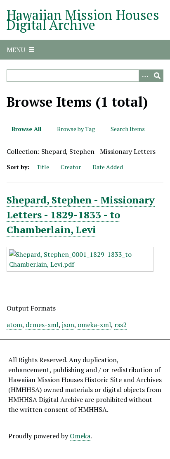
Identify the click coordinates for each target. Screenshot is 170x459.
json (68, 324)
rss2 (120, 324)
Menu (16, 49)
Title (43, 167)
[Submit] (157, 75)
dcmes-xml (42, 324)
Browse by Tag (76, 129)
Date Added (107, 167)
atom (14, 324)
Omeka (80, 435)
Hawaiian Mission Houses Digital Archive (83, 19)
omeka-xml (94, 324)
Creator (71, 167)
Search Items (128, 129)
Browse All (26, 129)
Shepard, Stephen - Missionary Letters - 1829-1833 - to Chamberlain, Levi (81, 214)
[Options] (145, 75)
